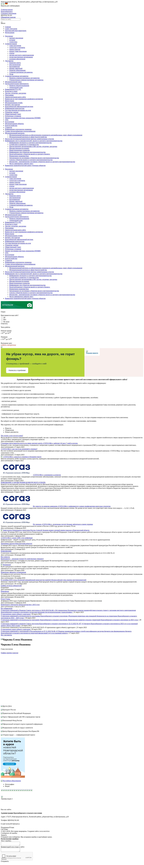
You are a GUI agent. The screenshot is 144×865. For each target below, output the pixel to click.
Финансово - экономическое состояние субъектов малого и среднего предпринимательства (42, 162)
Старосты (8, 260)
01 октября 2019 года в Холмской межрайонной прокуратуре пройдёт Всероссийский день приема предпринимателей (43, 580)
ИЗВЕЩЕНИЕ (6, 551)
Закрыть (4, 835)
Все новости (5, 557)
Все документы (6, 635)
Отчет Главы (5, 599)
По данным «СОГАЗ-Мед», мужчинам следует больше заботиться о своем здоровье (63, 524)
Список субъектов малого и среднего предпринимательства (30, 160)
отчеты (11, 53)
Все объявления (6, 608)
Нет (4, 319)
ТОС (7, 253)
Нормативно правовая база (19, 156)
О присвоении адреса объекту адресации (15, 614)
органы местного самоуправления (21, 55)
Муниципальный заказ (13, 215)
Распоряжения (14, 66)
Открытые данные (11, 245)
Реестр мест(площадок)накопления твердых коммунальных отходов (29, 272)
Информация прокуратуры (14, 241)
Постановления (14, 65)
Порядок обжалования (17, 70)
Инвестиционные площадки (19, 150)
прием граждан (14, 49)
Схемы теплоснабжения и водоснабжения (20, 264)
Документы (9, 194)
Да (4, 317)
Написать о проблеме (17, 370)
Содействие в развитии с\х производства (24, 144)
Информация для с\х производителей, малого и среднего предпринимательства (33, 274)
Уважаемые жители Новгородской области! (16, 543)
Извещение (5, 591)
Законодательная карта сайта (15, 230)
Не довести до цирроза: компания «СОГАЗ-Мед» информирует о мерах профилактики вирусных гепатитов (71, 506)
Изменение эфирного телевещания (13, 572)
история (12, 40)
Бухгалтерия (9, 255)
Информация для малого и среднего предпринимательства (30, 143)
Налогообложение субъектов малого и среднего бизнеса (29, 154)
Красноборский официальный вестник (19, 239)
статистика (13, 42)
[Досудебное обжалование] (11, 781)
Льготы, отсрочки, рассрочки (15, 226)
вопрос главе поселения (17, 51)
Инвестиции (9, 234)
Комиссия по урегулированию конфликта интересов (24, 232)
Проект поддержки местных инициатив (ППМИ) (23, 251)
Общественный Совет (13, 247)
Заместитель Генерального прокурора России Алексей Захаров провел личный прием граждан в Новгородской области (46, 530)
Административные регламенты (21, 72)
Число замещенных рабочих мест (21, 163)
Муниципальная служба (13, 236)
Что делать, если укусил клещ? (12, 436)
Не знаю (6, 322)
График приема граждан (9, 653)
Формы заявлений (15, 68)
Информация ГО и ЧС (13, 222)
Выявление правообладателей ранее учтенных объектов (25, 298)
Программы (9, 228)
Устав (11, 74)
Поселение (9, 169)
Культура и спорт (11, 224)
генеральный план (16, 87)
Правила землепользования (19, 85)
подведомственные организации (21, 57)
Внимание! (7, 565)
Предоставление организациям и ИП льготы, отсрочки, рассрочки (33, 146)
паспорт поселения (16, 38)
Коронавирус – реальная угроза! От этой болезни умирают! (22, 559)
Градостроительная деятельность (17, 217)
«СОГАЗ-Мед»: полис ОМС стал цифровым (16, 538)
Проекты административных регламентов (24, 78)
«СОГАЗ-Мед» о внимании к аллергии (47, 475)
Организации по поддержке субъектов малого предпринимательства (34, 158)
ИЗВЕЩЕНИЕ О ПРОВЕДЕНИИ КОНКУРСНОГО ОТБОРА (23, 482)
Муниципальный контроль (14, 266)
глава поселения (15, 46)
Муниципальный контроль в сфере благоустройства (28, 137)
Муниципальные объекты (14, 256)
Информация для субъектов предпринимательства (27, 152)
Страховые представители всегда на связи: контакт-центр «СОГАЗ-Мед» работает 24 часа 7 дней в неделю (39, 443)
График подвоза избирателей (11, 585)
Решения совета (15, 63)
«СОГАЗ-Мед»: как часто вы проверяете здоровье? (19, 449)
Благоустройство (11, 258)
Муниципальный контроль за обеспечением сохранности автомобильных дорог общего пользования (45, 135)
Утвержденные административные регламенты (26, 80)
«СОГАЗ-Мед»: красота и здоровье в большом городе (22, 457)
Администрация (11, 177)
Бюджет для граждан (12, 237)
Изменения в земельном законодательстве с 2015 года (20, 605)
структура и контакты (17, 47)
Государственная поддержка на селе (18, 243)
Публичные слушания (13, 249)
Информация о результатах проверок (18, 262)
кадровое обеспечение (17, 59)
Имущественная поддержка (19, 148)
